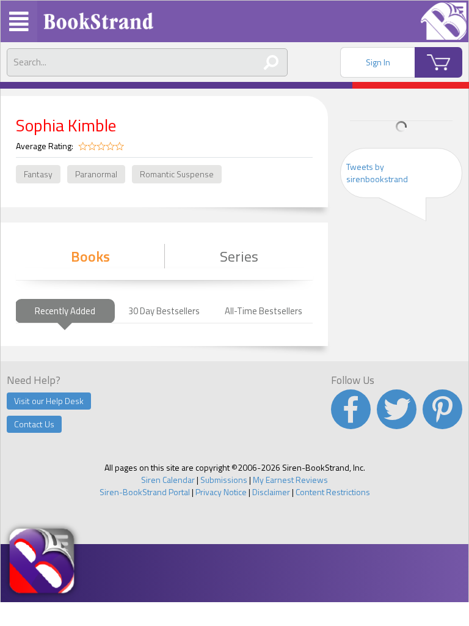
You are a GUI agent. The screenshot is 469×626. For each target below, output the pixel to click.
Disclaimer (271, 491)
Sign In (378, 62)
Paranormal (96, 174)
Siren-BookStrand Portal (145, 491)
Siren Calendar (168, 479)
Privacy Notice (221, 491)
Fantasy (38, 174)
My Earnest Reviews (290, 479)
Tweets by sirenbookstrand (377, 172)
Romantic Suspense (177, 174)
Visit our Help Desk (49, 400)
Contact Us (34, 424)
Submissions (223, 479)
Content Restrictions (333, 491)
